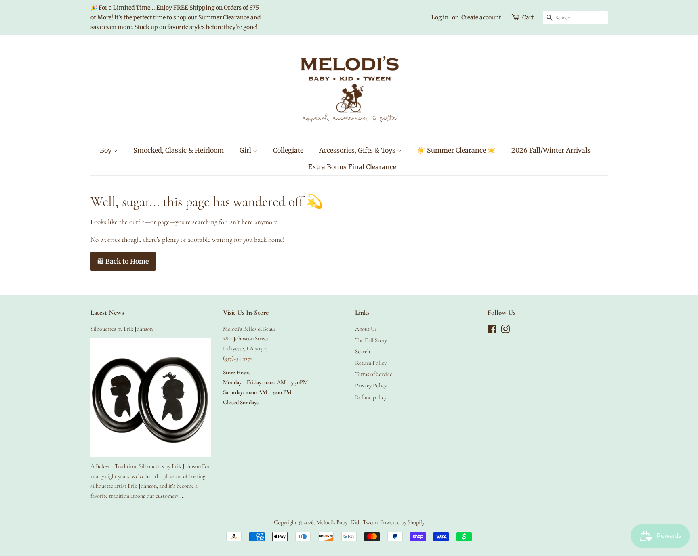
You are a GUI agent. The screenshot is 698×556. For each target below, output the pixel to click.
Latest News (107, 312)
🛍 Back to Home (123, 261)
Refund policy (371, 397)
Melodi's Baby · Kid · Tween (347, 522)
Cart (528, 17)
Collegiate (288, 150)
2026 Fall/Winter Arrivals (551, 150)
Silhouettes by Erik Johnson (121, 328)
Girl (246, 150)
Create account (481, 17)
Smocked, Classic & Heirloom (178, 150)
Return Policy (371, 362)
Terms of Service (373, 374)
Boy (106, 150)
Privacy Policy (371, 385)
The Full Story (371, 340)
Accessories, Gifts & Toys (358, 150)
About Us (366, 328)
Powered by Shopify (402, 522)
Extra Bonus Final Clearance (352, 167)
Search (362, 351)
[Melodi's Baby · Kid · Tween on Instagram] (505, 330)
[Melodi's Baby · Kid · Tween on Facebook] (492, 330)
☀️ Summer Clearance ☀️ (456, 150)
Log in (439, 17)
